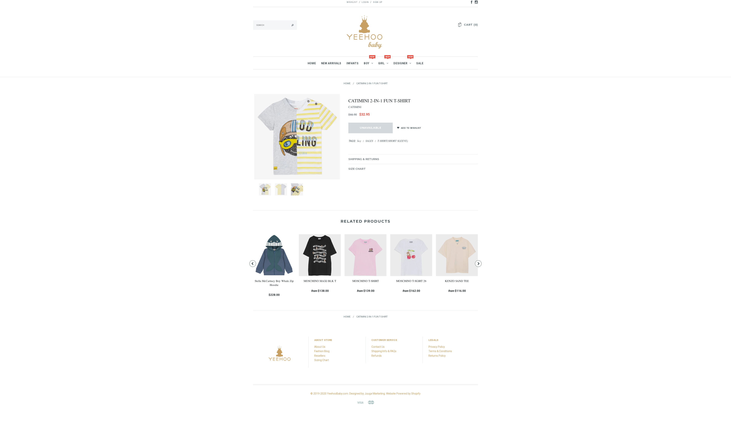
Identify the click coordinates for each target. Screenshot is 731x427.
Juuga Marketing (375, 393)
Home (347, 83)
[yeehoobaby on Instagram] (475, 1)
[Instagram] (279, 355)
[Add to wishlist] (271, 258)
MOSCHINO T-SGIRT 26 (274, 281)
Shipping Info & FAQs (383, 351)
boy (359, 141)
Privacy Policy (437, 346)
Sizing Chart (321, 360)
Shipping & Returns (363, 159)
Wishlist (352, 2)
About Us (319, 346)
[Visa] (360, 402)
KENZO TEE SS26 (411, 281)
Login (365, 2)
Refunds (376, 355)
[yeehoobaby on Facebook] (470, 1)
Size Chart (357, 169)
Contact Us (378, 346)
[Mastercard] (371, 402)
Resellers (319, 355)
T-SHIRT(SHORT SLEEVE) (392, 141)
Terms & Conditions (440, 351)
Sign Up (377, 2)
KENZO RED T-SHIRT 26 (365, 281)
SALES (369, 141)
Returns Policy (437, 355)
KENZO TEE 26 (457, 281)
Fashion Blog (322, 351)
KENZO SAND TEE (320, 281)
